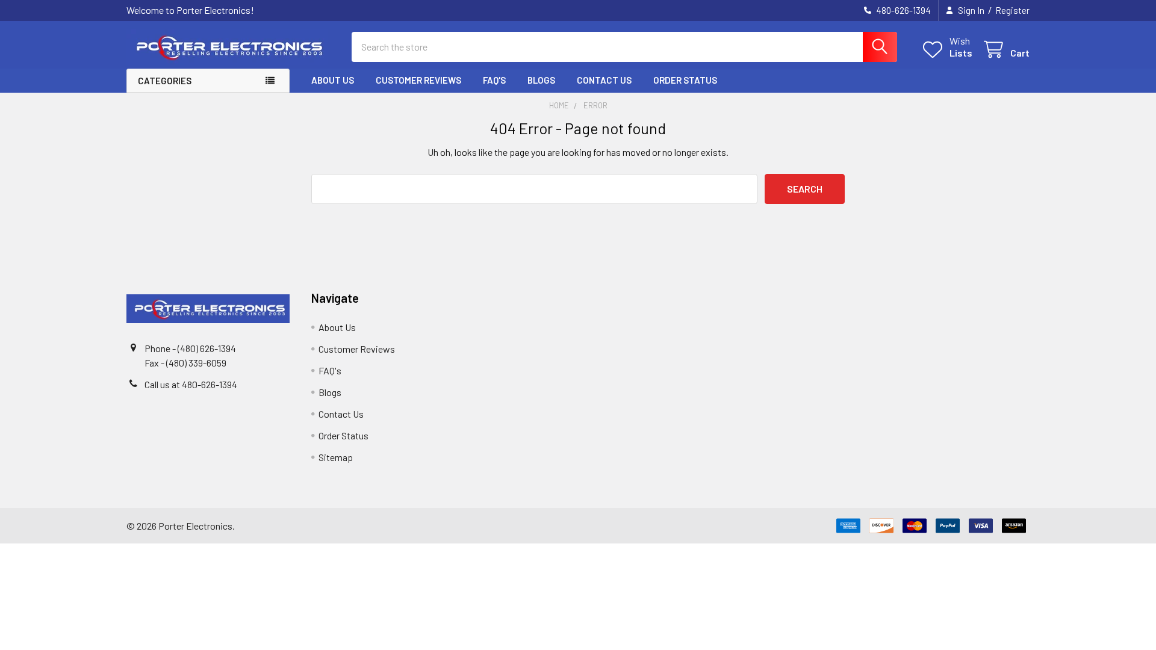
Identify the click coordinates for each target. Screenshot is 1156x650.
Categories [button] (164, 80)
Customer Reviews (418, 80)
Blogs (541, 80)
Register (1012, 10)
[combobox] (624, 47)
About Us (332, 80)
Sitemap (336, 457)
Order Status (685, 80)
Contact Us (604, 80)
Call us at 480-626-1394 (190, 384)
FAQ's (494, 80)
